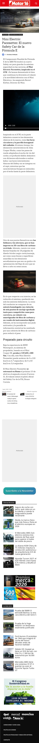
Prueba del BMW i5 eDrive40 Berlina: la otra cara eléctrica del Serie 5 (25, 612)
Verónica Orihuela (12, 54)
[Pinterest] (14, 411)
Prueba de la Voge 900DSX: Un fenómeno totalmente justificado (25, 625)
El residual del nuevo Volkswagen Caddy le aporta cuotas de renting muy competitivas (12, 398)
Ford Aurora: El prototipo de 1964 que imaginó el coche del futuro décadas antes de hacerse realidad (26, 640)
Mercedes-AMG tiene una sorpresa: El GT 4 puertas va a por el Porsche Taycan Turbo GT (24, 666)
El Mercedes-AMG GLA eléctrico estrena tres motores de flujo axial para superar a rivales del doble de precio (24, 537)
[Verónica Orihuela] (3, 55)
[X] (9, 411)
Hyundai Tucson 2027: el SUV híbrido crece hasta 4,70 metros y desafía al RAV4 (25, 561)
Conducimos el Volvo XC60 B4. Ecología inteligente (30, 396)
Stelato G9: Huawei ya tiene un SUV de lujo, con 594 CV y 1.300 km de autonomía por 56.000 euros (26, 653)
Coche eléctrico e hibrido (16, 34)
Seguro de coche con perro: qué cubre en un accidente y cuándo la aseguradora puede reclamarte (25, 511)
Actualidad (5, 34)
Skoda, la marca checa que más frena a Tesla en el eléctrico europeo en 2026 (26, 523)
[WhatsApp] (18, 411)
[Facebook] (4, 411)
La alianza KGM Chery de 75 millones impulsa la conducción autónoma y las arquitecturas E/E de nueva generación (26, 549)
